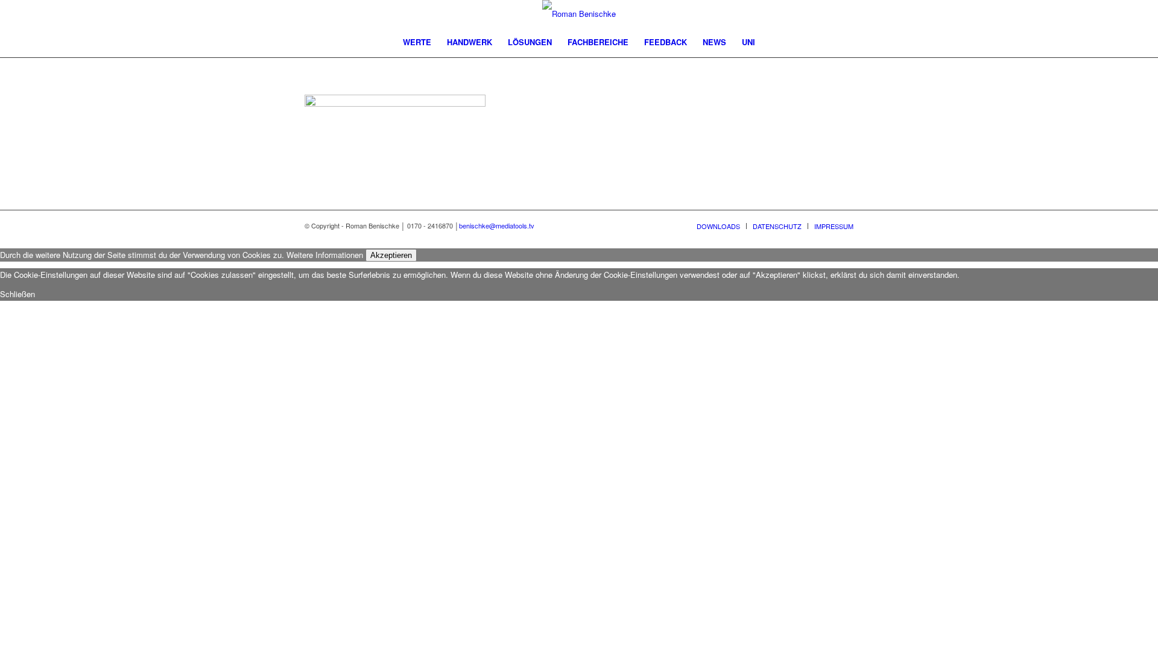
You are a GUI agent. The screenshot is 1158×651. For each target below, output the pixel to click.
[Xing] (826, 14)
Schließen (17, 294)
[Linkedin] (808, 14)
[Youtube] (790, 14)
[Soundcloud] (844, 14)
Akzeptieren (391, 255)
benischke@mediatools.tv (496, 225)
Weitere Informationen (324, 254)
